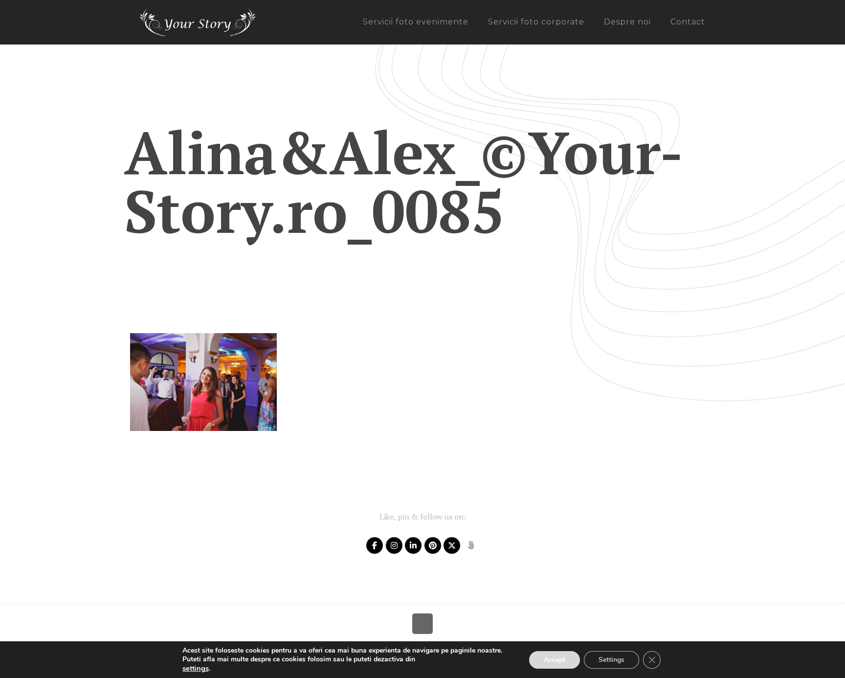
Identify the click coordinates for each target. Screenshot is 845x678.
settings (195, 668)
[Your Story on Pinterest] (432, 545)
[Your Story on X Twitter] (452, 545)
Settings (611, 659)
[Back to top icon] (422, 623)
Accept (554, 659)
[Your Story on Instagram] (394, 545)
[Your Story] (197, 22)
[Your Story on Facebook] (374, 545)
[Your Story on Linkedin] (413, 545)
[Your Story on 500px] (471, 545)
